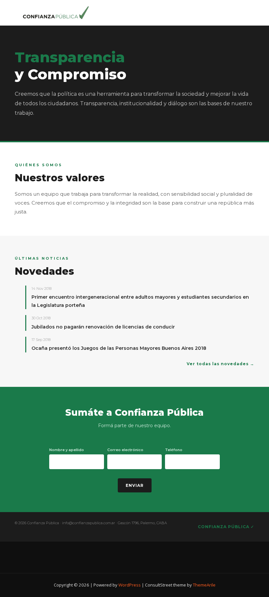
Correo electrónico (125, 450)
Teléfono (173, 450)
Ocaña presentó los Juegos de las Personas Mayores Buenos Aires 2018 (118, 348)
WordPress (129, 585)
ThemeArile (204, 585)
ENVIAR (135, 485)
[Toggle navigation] (238, 11)
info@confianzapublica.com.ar (88, 523)
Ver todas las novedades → (220, 363)
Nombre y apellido (66, 450)
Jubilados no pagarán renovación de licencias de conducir (103, 327)
